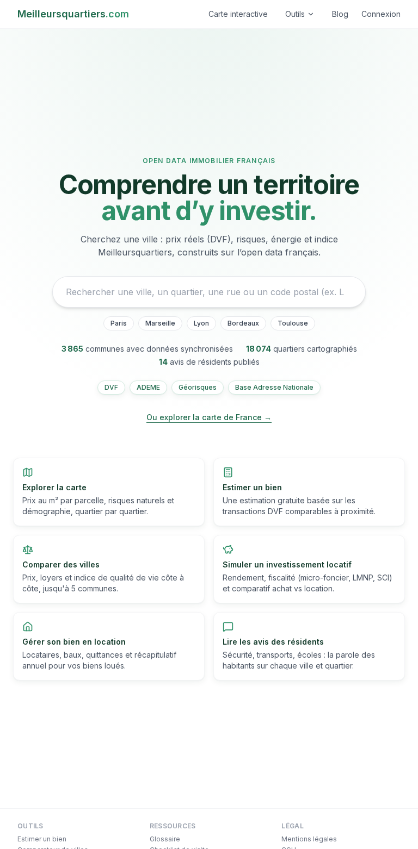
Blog (340, 13)
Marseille (160, 323)
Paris (118, 323)
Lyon (201, 323)
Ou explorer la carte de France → (209, 417)
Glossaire (165, 839)
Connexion (381, 13)
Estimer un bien (41, 839)
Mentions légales (309, 839)
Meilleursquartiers (73, 14)
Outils (295, 13)
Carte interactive (238, 13)
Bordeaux (243, 323)
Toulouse (293, 323)
